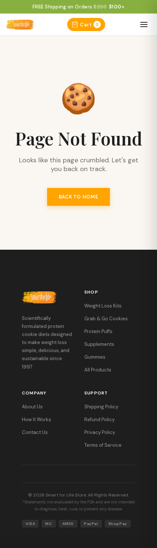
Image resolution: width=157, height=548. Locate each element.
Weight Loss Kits (103, 306)
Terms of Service (103, 445)
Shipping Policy (101, 407)
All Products (97, 370)
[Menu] (144, 24)
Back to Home (79, 197)
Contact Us (35, 432)
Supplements (99, 344)
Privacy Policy (99, 432)
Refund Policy (99, 419)
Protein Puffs (98, 331)
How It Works (36, 419)
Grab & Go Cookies (106, 318)
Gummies (95, 357)
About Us (32, 407)
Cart (89, 25)
